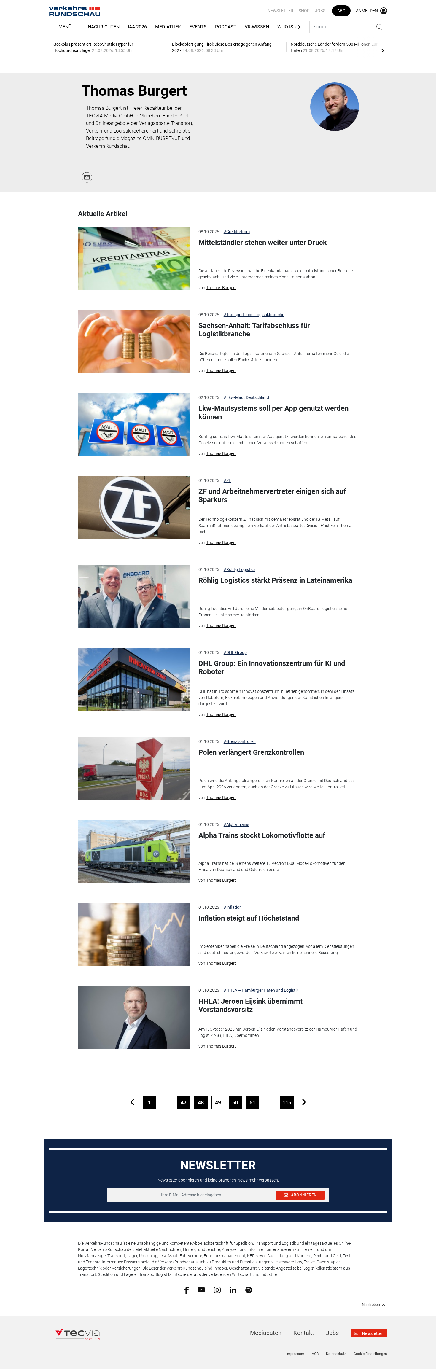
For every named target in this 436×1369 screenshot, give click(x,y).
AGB (315, 1354)
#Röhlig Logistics (239, 569)
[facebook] (186, 1289)
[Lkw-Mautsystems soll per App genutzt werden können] (134, 424)
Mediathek (168, 27)
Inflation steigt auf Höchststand (248, 918)
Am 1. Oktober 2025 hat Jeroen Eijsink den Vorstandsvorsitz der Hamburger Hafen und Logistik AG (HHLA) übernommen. (277, 1032)
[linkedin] (233, 1289)
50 (235, 1102)
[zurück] (132, 1102)
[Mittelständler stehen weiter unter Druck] (134, 258)
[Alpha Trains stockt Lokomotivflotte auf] (134, 851)
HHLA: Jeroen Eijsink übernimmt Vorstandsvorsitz (250, 1005)
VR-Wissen (257, 27)
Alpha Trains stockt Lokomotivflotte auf (261, 835)
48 (201, 1102)
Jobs (320, 10)
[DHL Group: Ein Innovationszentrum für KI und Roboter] (134, 679)
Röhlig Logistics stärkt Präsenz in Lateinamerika (275, 580)
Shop (304, 10)
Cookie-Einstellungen (370, 1354)
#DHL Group (235, 652)
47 (184, 1102)
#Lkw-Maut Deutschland (246, 397)
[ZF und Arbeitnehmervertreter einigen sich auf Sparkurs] (134, 507)
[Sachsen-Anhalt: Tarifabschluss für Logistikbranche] (134, 341)
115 (286, 1102)
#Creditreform (237, 231)
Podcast (225, 27)
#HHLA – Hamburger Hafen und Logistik (261, 990)
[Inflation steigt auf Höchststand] (134, 934)
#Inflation (233, 907)
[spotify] (248, 1289)
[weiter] (304, 1102)
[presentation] (382, 50)
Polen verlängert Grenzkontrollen (251, 752)
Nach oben (371, 1305)
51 (252, 1102)
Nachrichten (104, 27)
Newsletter (280, 10)
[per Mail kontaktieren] (87, 177)
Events (198, 27)
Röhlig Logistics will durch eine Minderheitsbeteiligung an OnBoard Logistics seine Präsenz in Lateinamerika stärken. (272, 611)
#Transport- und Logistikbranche (254, 314)
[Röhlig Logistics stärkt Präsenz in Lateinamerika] (134, 596)
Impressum (295, 1354)
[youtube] (201, 1289)
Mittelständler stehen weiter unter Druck (262, 242)
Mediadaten (265, 1332)
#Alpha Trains (236, 824)
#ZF (227, 480)
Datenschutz (336, 1354)
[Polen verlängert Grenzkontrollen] (134, 768)
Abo (341, 10)
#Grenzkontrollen (240, 741)
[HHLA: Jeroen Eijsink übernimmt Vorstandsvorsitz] (134, 1017)
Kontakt (303, 1332)
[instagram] (217, 1289)
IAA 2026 (137, 27)
